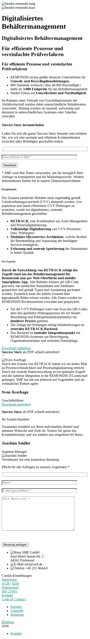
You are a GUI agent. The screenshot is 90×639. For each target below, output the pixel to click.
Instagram (17, 614)
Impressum (9, 579)
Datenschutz (10, 587)
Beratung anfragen (15, 544)
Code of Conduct (14, 599)
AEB (15, 583)
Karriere (16, 607)
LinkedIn (16, 611)
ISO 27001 (9, 591)
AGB (5, 583)
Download (9, 165)
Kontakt (7, 595)
